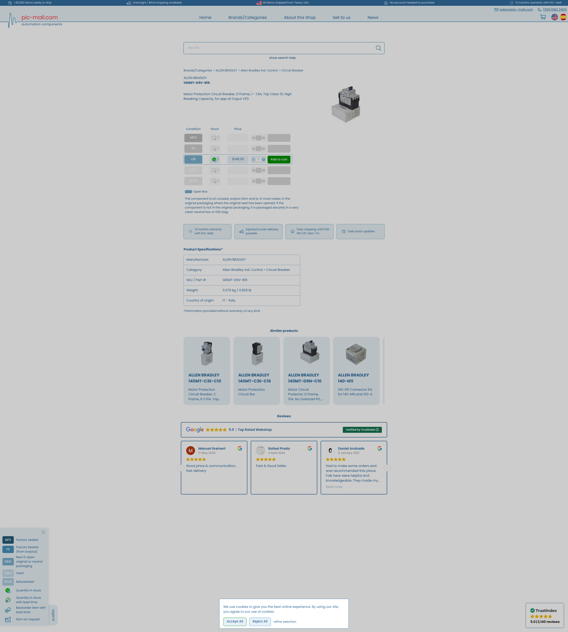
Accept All (235, 621)
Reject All (260, 621)
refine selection (285, 622)
